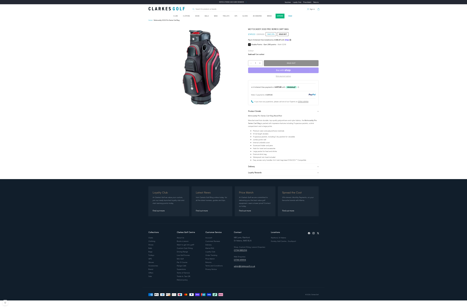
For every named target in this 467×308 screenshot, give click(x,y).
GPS (236, 16)
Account (208, 238)
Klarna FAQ (209, 248)
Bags (215, 16)
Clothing (186, 16)
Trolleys (226, 16)
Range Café (181, 266)
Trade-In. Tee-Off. (183, 276)
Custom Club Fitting (185, 248)
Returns (316, 2)
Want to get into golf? (185, 245)
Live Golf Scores (183, 255)
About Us (180, 238)
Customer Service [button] (213, 232)
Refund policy (182, 280)
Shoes (197, 16)
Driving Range (182, 252)
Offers (280, 16)
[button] (318, 9)
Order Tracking (211, 255)
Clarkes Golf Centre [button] (186, 232)
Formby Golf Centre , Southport (283, 241)
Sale (290, 16)
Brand (269, 16)
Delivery (208, 245)
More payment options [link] (283, 76)
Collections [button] (153, 232)
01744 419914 (303, 102)
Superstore (181, 269)
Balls (207, 16)
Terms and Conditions (214, 266)
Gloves (245, 16)
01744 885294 (240, 250)
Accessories (257, 16)
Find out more (159, 210)
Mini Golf (180, 259)
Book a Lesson (183, 241)
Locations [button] (275, 232)
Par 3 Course (182, 262)
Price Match (307, 2)
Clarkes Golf (315, 294)
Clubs (175, 16)
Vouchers (288, 2)
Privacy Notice (211, 269)
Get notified (256, 54)
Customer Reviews (212, 241)
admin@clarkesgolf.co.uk (244, 266)
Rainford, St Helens (278, 238)
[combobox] (231, 9)
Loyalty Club (297, 2)
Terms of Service (183, 273)
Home (150, 20)
